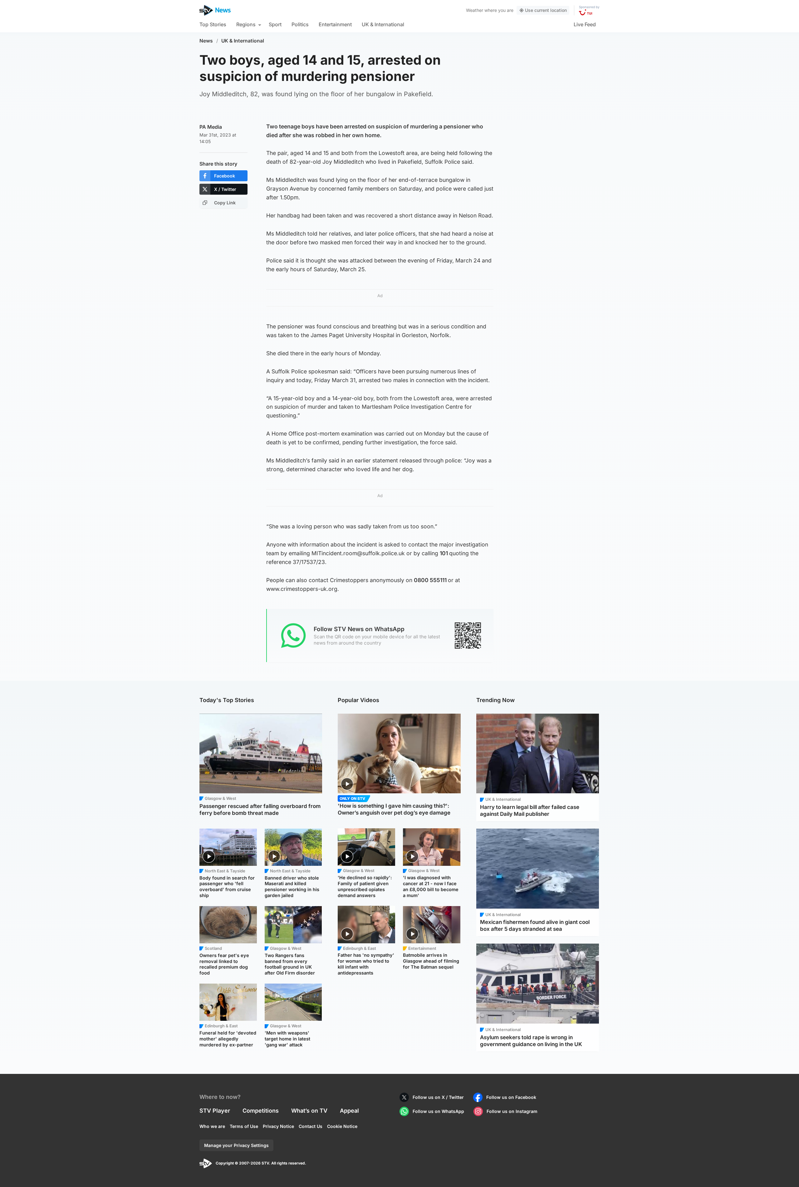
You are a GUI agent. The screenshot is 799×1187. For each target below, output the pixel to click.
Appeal (349, 1110)
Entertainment (335, 24)
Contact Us (310, 1126)
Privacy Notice (278, 1126)
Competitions (261, 1110)
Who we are (212, 1126)
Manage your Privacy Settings (236, 1145)
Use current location (546, 10)
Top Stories (212, 24)
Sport (275, 24)
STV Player (214, 1110)
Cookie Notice (342, 1126)
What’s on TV (309, 1110)
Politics (300, 24)
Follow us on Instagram (512, 1111)
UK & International (383, 24)
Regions (246, 24)
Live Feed (585, 24)
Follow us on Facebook (511, 1097)
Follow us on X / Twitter (438, 1097)
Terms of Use (244, 1126)
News (206, 41)
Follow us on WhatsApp (438, 1111)
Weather (474, 10)
